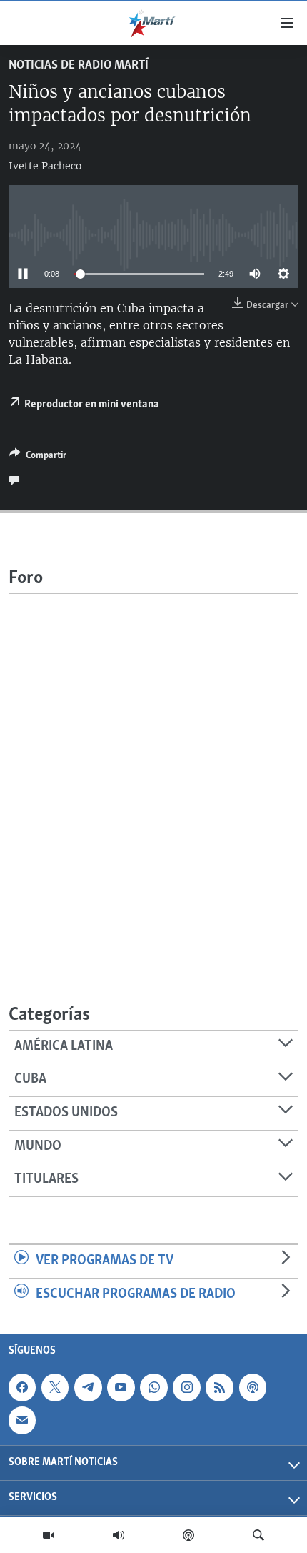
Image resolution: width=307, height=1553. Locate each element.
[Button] (37, 457)
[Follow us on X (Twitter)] (55, 1387)
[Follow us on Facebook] (22, 1387)
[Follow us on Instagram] (186, 1387)
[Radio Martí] (118, 1535)
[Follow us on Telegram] (87, 1387)
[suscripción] (22, 1420)
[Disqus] (153, 772)
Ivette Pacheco (45, 165)
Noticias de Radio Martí (79, 66)
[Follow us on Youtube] (120, 1387)
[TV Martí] (48, 1535)
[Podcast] (188, 1535)
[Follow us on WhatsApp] (153, 1387)
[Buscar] (258, 1535)
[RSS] (219, 1387)
